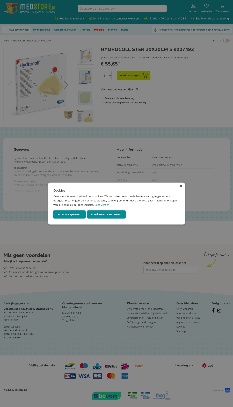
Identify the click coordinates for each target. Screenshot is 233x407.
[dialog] (116, 203)
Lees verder (102, 204)
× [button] (181, 186)
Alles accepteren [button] (69, 214)
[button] (106, 214)
